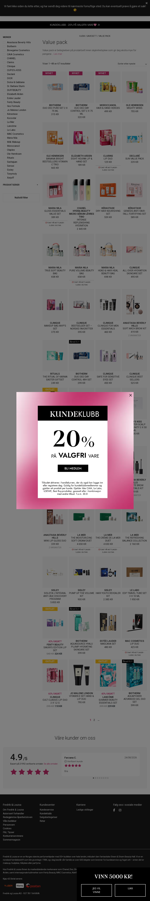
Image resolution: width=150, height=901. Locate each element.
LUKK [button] (130, 888)
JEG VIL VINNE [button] (96, 890)
